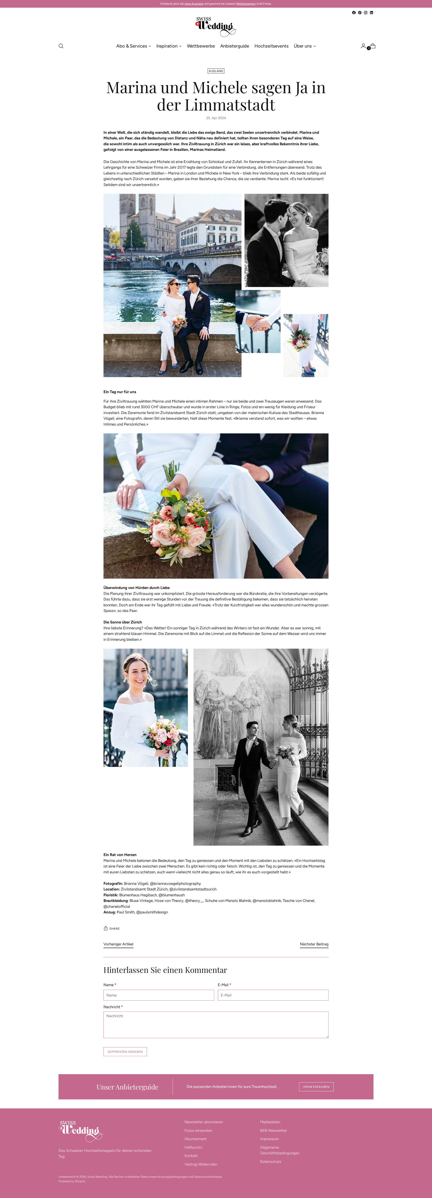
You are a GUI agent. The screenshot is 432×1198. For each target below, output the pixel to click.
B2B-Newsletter (273, 1130)
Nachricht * (113, 1007)
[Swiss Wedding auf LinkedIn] (371, 13)
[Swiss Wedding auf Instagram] (366, 13)
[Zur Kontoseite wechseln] (361, 45)
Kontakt (191, 1155)
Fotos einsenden (198, 1130)
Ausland (216, 71)
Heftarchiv (193, 1147)
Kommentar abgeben (125, 1051)
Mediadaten (270, 1122)
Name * (110, 985)
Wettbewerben (246, 3)
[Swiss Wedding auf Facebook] (354, 13)
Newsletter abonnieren (203, 1122)
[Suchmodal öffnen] (60, 45)
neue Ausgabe (193, 3)
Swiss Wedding (97, 1176)
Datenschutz (270, 1161)
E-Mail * (224, 985)
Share (114, 928)
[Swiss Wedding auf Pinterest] (360, 13)
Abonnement (195, 1139)
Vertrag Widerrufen (200, 1164)
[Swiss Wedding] (216, 27)
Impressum (269, 1139)
